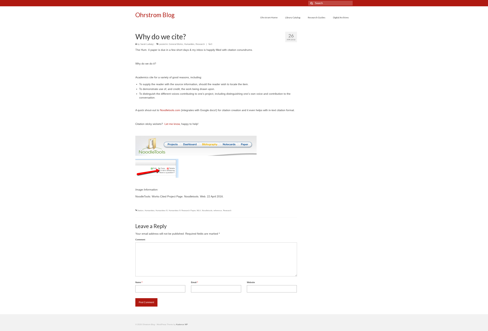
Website (251, 282)
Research (200, 44)
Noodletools (207, 210)
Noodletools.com (170, 110)
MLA (199, 210)
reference (218, 210)
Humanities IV (162, 210)
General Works (176, 44)
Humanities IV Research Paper (182, 210)
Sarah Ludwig (146, 44)
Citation (140, 210)
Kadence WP (182, 324)
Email (194, 282)
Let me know (172, 123)
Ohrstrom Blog (155, 15)
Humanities (189, 44)
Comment (140, 239)
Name (138, 282)
